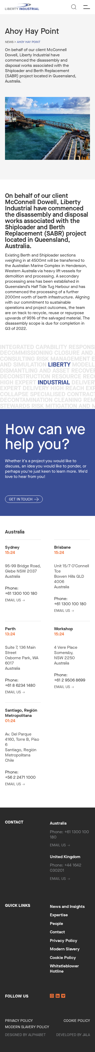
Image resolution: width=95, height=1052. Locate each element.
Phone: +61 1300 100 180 (69, 834)
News (9, 42)
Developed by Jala (73, 1035)
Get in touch (20, 499)
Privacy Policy (63, 940)
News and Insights (67, 906)
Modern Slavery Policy (27, 1027)
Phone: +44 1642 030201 (65, 868)
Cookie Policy (63, 957)
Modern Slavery (65, 949)
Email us (13, 600)
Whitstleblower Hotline (64, 968)
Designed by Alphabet (25, 1035)
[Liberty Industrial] (22, 7)
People (56, 923)
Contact (57, 932)
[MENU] (86, 7)
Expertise (59, 915)
